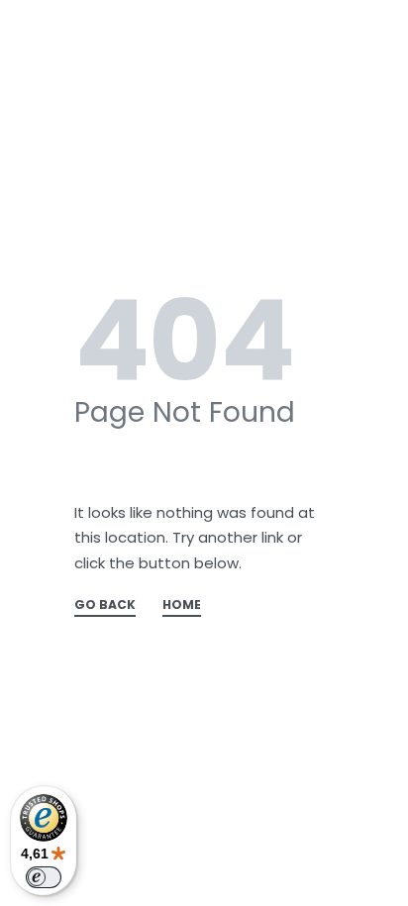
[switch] (43, 877)
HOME (181, 606)
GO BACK (105, 606)
